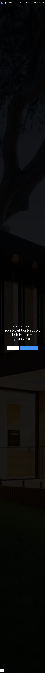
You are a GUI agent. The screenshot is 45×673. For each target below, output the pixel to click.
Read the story (13, 347)
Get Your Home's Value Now (29, 347)
